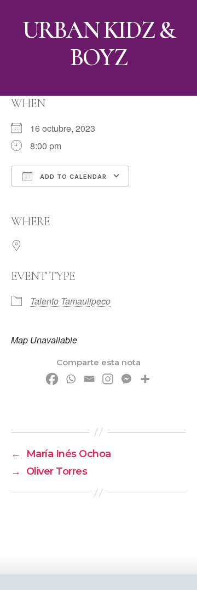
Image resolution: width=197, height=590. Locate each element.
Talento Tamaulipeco (70, 301)
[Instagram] (108, 379)
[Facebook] (52, 379)
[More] (145, 379)
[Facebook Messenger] (126, 379)
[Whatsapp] (70, 379)
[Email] (89, 379)
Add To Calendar (72, 176)
